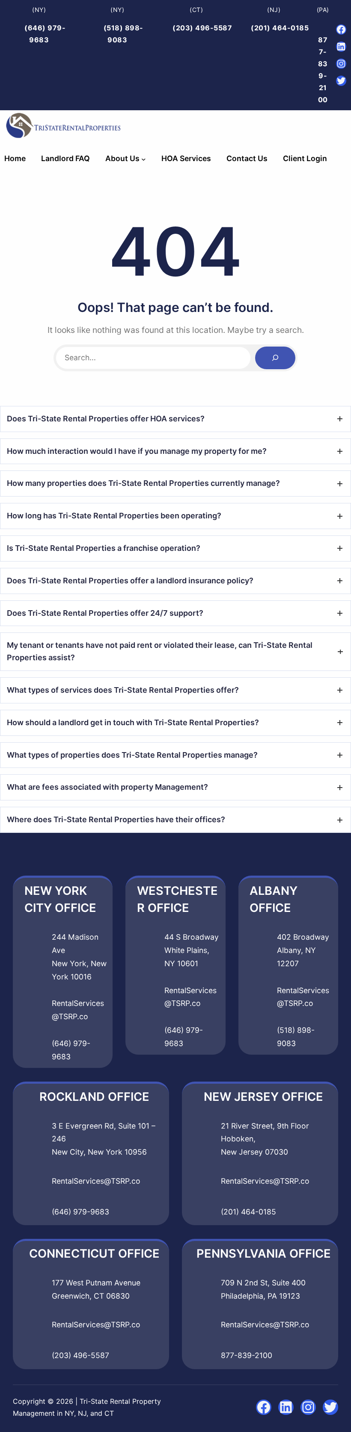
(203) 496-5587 (202, 28)
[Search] (275, 358)
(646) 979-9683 (80, 1211)
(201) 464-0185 (280, 28)
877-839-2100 (246, 1355)
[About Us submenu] (143, 158)
